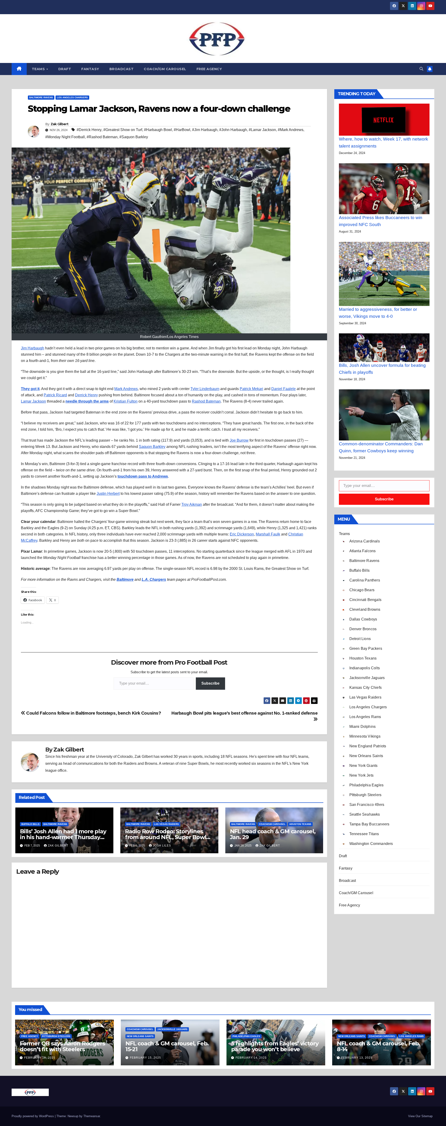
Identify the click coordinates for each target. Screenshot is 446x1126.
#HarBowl (182, 130)
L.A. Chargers (154, 579)
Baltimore (125, 579)
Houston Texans (300, 824)
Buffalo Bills (30, 824)
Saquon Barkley (152, 447)
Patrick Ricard (55, 395)
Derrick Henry (86, 395)
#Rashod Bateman (102, 137)
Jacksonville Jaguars (172, 1029)
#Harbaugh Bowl (158, 130)
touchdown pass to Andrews (143, 476)
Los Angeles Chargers (72, 97)
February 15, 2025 (145, 1057)
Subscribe (210, 683)
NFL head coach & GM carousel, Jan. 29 (272, 834)
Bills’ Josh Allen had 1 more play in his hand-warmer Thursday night (63, 837)
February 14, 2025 (251, 1057)
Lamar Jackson (33, 401)
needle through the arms (87, 401)
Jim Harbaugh (32, 348)
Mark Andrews (126, 389)
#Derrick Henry (89, 130)
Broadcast (121, 69)
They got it (30, 389)
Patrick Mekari (251, 389)
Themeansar (91, 1116)
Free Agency (209, 69)
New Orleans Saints (140, 1036)
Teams (39, 69)
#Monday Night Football (65, 137)
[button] (421, 69)
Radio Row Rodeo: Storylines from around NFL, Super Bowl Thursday (165, 837)
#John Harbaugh (233, 130)
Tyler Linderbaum (204, 389)
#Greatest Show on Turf (122, 130)
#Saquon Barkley (133, 137)
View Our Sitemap (420, 1116)
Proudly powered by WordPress (33, 1116)
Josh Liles (162, 845)
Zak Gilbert (59, 124)
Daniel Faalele (283, 389)
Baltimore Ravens (41, 97)
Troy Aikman (191, 504)
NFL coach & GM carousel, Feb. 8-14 (378, 1046)
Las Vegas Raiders (166, 824)
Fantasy (90, 69)
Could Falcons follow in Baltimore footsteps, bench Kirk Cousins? (93, 713)
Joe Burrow (239, 440)
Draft (64, 69)
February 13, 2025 (356, 1057)
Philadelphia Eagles (246, 1036)
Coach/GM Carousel (165, 69)
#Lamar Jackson (262, 130)
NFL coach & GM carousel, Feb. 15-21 (167, 1046)
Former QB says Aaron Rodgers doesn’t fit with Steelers (62, 1046)
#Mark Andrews (290, 130)
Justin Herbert (108, 494)
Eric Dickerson (242, 534)
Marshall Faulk (268, 534)
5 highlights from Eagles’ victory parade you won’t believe (274, 1046)
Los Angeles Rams (411, 1036)
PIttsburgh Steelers (56, 1036)
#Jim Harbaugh (204, 130)
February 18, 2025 (39, 1057)
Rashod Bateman (206, 401)
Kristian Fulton (126, 401)
